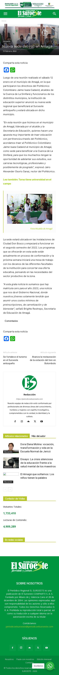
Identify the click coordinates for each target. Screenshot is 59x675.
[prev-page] (5, 489)
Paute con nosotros (25, 659)
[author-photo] (29, 390)
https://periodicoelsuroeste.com (29, 399)
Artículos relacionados (16, 436)
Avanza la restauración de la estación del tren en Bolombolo (43, 360)
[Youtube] (42, 421)
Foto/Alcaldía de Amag (40, 228)
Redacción (30, 394)
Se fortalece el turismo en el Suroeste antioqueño (15, 360)
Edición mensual (44, 659)
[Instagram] (22, 421)
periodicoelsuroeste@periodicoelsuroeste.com (29, 626)
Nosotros (9, 659)
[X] (36, 421)
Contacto (29, 662)
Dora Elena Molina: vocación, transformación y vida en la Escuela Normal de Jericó (37, 448)
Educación (7, 41)
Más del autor (38, 436)
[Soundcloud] (29, 421)
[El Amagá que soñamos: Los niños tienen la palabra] (11, 477)
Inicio (4, 21)
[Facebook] (16, 421)
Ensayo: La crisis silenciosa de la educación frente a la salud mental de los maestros (38, 463)
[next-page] (10, 489)
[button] (5, 14)
